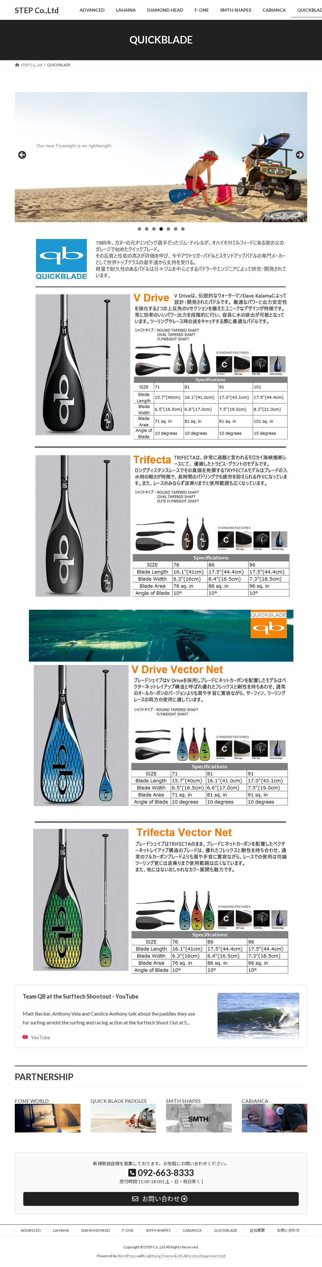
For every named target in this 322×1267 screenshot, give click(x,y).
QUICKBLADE (225, 1230)
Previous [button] (22, 155)
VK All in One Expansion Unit (201, 1255)
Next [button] (299, 155)
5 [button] (168, 229)
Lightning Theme (159, 1255)
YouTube (40, 1037)
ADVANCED (31, 1230)
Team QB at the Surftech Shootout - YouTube (80, 996)
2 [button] (146, 229)
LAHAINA (61, 1230)
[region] (161, 157)
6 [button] (175, 229)
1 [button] (139, 229)
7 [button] (183, 229)
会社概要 (257, 1230)
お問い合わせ (288, 1230)
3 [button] (154, 229)
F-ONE (128, 1230)
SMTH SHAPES (158, 1230)
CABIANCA (192, 1230)
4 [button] (161, 229)
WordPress (127, 1255)
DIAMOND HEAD (95, 1230)
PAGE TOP (308, 1223)
